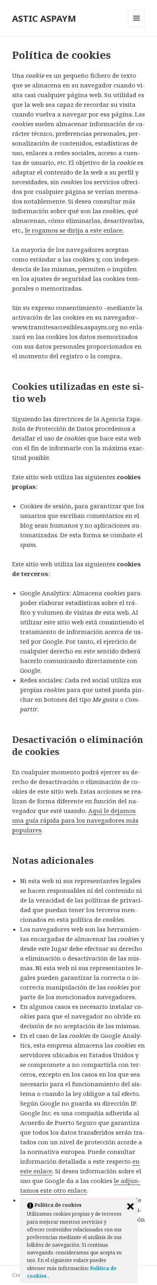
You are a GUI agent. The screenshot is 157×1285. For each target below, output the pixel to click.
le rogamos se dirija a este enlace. (74, 230)
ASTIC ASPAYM (44, 18)
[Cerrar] (130, 1206)
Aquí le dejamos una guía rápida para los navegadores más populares (75, 820)
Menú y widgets (136, 26)
